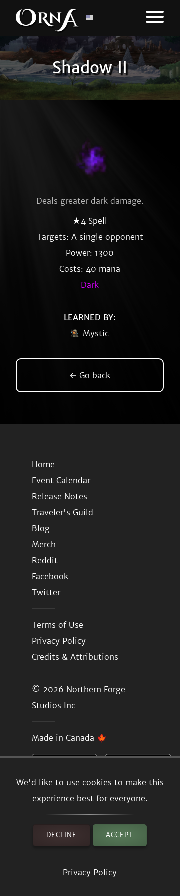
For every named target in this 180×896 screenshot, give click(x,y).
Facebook (50, 576)
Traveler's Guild (63, 512)
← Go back (90, 375)
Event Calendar (61, 480)
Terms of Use (58, 625)
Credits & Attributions (75, 657)
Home (43, 464)
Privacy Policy (90, 872)
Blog (41, 528)
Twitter (46, 592)
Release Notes (60, 496)
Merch (44, 544)
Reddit (45, 560)
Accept (120, 835)
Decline (61, 835)
